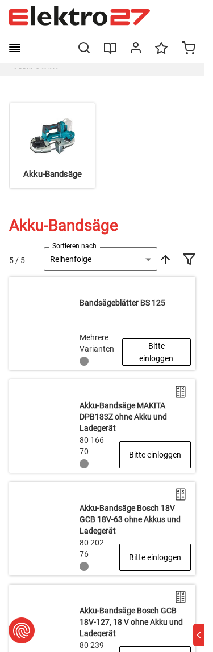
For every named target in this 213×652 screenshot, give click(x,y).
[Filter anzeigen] (189, 260)
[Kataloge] (110, 52)
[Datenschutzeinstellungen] (22, 630)
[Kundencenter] (136, 50)
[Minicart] (188, 49)
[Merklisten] (161, 53)
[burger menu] (14, 48)
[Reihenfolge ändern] (164, 259)
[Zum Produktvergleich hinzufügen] (180, 391)
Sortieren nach (74, 246)
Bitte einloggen (156, 352)
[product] (102, 323)
